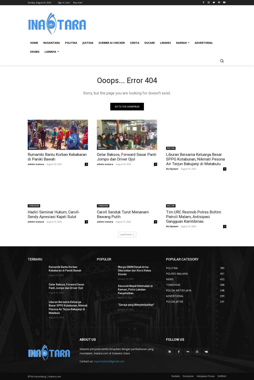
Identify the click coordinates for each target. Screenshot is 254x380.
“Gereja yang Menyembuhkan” (136, 304)
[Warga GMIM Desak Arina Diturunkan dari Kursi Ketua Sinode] (106, 271)
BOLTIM (170, 148)
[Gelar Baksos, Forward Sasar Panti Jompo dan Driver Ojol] (127, 135)
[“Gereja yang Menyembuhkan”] (106, 309)
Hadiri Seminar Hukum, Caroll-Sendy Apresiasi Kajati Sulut (54, 214)
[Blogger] (169, 351)
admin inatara (36, 164)
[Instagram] (209, 3)
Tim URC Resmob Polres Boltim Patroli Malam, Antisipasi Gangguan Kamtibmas (193, 217)
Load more (126, 234)
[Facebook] (203, 3)
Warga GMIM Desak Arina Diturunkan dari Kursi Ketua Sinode (134, 270)
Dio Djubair (172, 168)
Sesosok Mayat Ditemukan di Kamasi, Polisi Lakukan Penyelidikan (135, 289)
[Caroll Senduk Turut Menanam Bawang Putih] (127, 192)
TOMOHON (34, 205)
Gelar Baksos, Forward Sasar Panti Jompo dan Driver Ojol (126, 156)
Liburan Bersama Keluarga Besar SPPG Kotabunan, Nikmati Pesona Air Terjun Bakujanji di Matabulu (195, 159)
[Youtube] (224, 3)
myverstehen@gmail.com (109, 361)
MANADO (33, 148)
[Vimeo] (219, 3)
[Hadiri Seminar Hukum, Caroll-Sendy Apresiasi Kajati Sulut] (58, 192)
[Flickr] (188, 351)
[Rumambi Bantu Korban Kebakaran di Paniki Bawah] (58, 135)
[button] (221, 60)
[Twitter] (214, 3)
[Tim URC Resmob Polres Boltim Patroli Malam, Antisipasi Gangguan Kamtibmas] (196, 192)
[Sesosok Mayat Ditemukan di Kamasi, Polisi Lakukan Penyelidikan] (106, 290)
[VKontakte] (206, 351)
